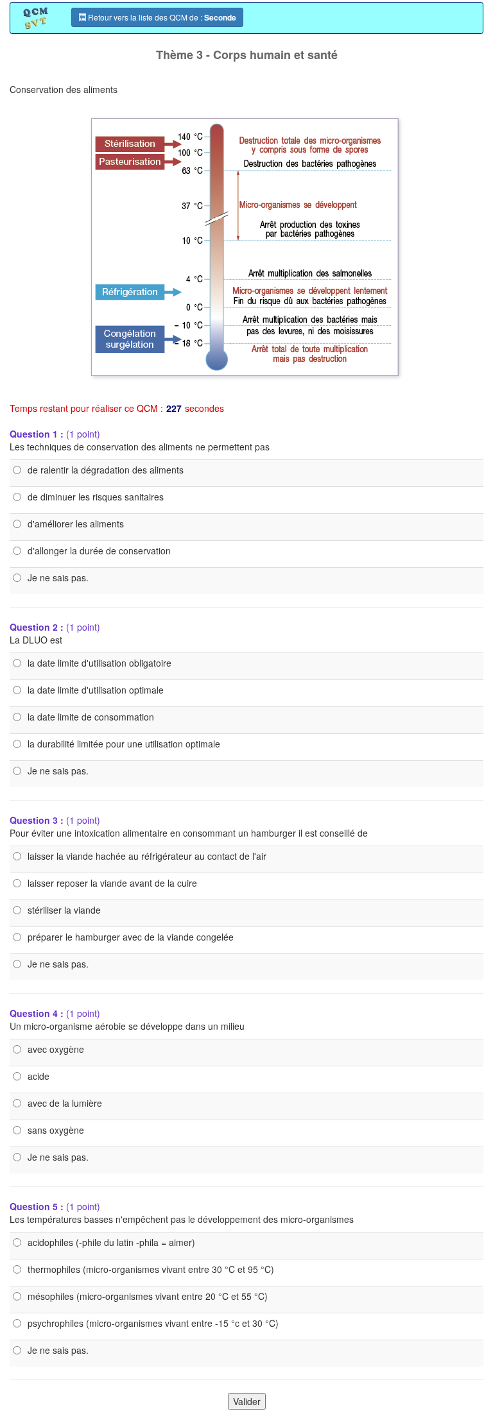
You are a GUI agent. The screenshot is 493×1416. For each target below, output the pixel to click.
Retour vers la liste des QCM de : (161, 17)
